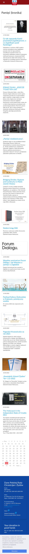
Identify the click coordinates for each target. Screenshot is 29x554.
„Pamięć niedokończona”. (13, 139)
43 (3, 455)
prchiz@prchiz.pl (8, 506)
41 (21, 453)
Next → (18, 465)
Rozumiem (14, 551)
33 (17, 451)
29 (3, 451)
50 (3, 458)
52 (10, 458)
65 (6, 463)
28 (24, 448)
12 (15, 443)
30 (6, 451)
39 (14, 453)
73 (10, 465)
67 (14, 463)
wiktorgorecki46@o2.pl (13, 505)
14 (23, 443)
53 (14, 458)
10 (8, 443)
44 (6, 455)
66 (10, 463)
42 (24, 453)
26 (17, 448)
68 (17, 463)
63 (24, 460)
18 (14, 446)
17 (10, 446)
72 (6, 465)
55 (21, 458)
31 (10, 451)
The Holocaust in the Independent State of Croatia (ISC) (14, 413)
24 (10, 448)
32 (14, 451)
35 (24, 451)
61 (17, 460)
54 (17, 458)
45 (10, 455)
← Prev (4, 441)
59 (10, 460)
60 (14, 460)
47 (17, 455)
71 (3, 465)
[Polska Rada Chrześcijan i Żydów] (14, 3)
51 (6, 458)
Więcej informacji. (8, 547)
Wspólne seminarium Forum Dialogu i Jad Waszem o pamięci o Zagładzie (14, 263)
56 (24, 458)
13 (19, 443)
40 (17, 453)
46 (14, 455)
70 (24, 463)
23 (6, 448)
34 (21, 451)
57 (3, 460)
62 (21, 460)
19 (17, 446)
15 (3, 446)
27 (21, 448)
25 (14, 448)
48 (21, 455)
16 (6, 446)
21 (24, 446)
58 (6, 460)
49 (24, 455)
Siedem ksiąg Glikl (10, 228)
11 (12, 443)
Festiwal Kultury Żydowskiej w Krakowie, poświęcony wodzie (14, 299)
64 (3, 463)
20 (21, 446)
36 (3, 453)
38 (10, 453)
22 (3, 448)
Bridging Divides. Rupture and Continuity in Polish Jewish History (13, 182)
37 (6, 453)
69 (21, 463)
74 (14, 465)
